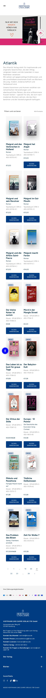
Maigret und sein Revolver (12, 199)
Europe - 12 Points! (29, 420)
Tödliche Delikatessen (30, 479)
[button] (5, 350)
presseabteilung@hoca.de (25, 639)
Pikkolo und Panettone (11, 479)
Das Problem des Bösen (12, 536)
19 (25, 569)
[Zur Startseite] (24, 5)
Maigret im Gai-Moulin (31, 199)
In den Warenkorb (31, 165)
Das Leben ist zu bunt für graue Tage (14, 367)
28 (29, 573)
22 (11, 573)
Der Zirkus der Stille (13, 420)
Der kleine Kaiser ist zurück (11, 312)
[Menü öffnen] (4, 5)
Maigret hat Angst (29, 145)
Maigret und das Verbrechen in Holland (14, 147)
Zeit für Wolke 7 (31, 535)
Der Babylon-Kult (30, 365)
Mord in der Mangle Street (31, 311)
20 (31, 569)
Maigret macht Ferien (31, 254)
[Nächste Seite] (34, 573)
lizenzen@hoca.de (24, 642)
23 (17, 573)
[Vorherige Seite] (8, 569)
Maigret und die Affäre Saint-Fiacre (13, 255)
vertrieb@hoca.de (25, 635)
